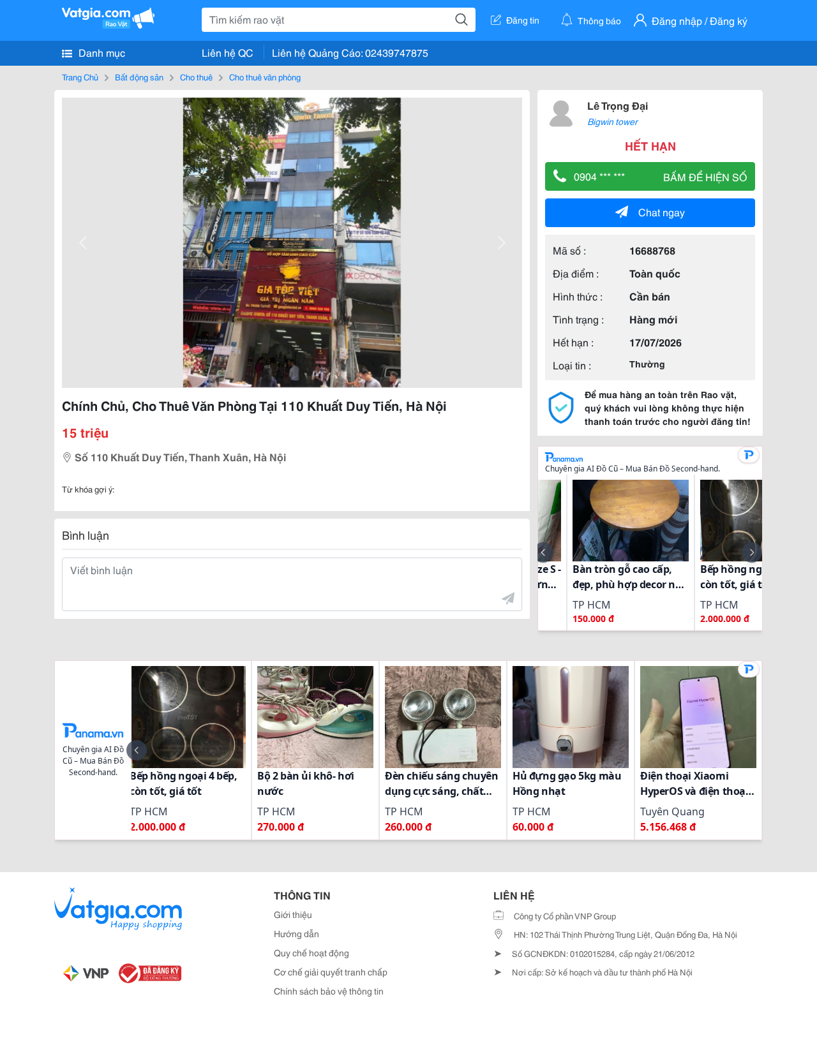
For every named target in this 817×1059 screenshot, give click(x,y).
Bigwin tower (612, 121)
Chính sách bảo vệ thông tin (329, 990)
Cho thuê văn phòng (265, 76)
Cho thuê (196, 76)
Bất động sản (139, 76)
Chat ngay (661, 211)
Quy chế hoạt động (311, 952)
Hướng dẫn (296, 933)
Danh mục (100, 52)
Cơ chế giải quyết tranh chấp (330, 971)
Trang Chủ (80, 76)
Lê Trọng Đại (617, 105)
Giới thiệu (293, 914)
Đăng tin (522, 19)
